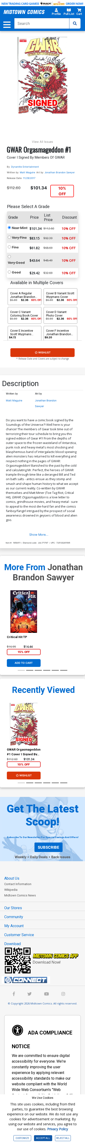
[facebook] (14, 994)
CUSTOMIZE (22, 1138)
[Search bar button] (75, 23)
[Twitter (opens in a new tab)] (29, 994)
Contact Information (17, 884)
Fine (15, 247)
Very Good (16, 263)
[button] (56, 12)
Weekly (20, 857)
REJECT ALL (63, 1138)
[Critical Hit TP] (24, 611)
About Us (11, 878)
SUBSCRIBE (48, 847)
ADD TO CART (24, 663)
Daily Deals (39, 857)
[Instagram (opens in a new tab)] (63, 994)
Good (16, 272)
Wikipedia (10, 889)
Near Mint (19, 228)
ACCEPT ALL (43, 1138)
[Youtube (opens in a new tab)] (46, 994)
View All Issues (42, 141)
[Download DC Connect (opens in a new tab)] (44, 980)
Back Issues (60, 857)
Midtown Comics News (20, 895)
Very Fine (19, 237)
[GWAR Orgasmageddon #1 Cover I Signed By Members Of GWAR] (24, 724)
